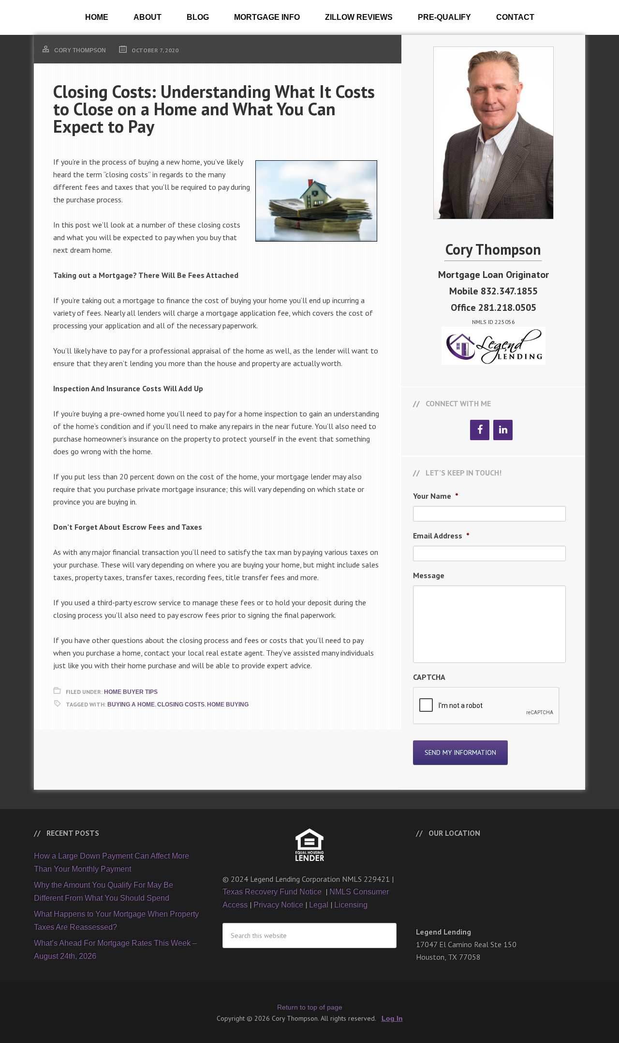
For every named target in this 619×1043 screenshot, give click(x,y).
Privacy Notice (278, 905)
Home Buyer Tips (131, 692)
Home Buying (228, 704)
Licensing (351, 905)
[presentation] (486, 706)
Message (428, 575)
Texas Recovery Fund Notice (273, 892)
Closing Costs (181, 704)
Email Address (441, 535)
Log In (392, 1018)
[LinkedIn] (503, 430)
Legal (318, 905)
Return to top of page (309, 1007)
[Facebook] (479, 430)
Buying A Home (131, 704)
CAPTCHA (429, 677)
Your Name (435, 496)
